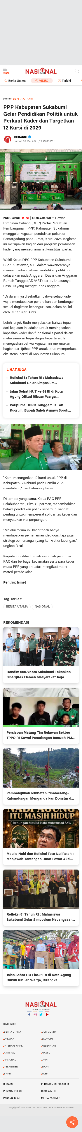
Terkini (66, 81)
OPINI (45, 1060)
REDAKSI (8, 1084)
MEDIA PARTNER (50, 1098)
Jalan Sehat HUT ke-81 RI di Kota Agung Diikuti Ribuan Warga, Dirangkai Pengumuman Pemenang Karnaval (38, 395)
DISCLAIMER (48, 1091)
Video (43, 81)
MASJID (46, 1053)
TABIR (45, 1073)
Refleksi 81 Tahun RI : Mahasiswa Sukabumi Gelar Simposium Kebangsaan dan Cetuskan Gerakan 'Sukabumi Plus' (39, 381)
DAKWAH (9, 1039)
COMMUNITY (49, 1032)
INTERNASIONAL (13, 1046)
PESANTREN (11, 1067)
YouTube (47, 1020)
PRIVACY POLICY (13, 1091)
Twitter (41, 1020)
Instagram (35, 1020)
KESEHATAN (49, 1046)
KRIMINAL (9, 1053)
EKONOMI (47, 1039)
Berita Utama (17, 81)
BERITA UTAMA (17, 606)
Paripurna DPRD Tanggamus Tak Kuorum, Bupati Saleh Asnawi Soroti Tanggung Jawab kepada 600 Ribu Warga (39, 408)
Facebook (29, 1020)
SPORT (45, 1067)
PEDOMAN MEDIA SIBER (55, 1084)
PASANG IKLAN (11, 1098)
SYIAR (7, 1073)
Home (7, 98)
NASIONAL (42, 606)
